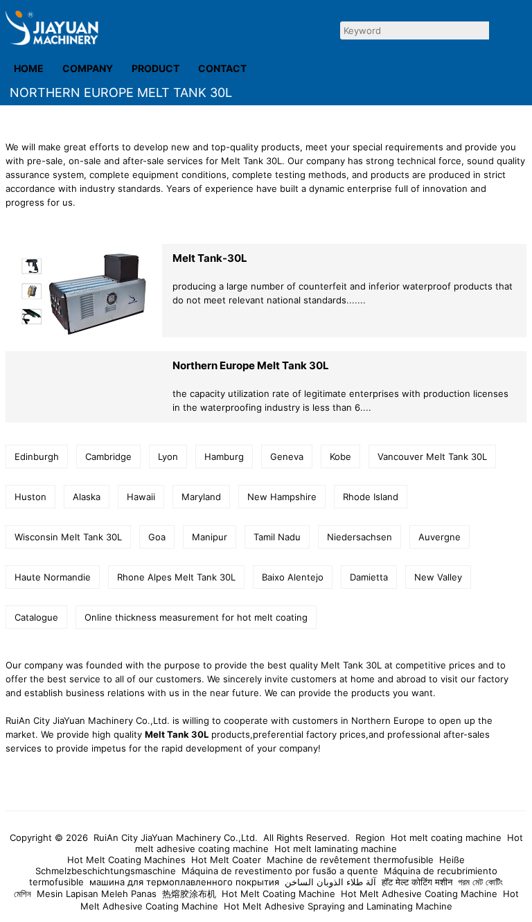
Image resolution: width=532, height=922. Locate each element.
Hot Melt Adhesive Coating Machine (419, 893)
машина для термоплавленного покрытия (184, 881)
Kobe (340, 456)
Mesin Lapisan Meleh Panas (97, 893)
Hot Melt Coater (226, 859)
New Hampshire (282, 496)
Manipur (209, 536)
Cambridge (108, 456)
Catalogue (36, 617)
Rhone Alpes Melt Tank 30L (176, 577)
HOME (29, 68)
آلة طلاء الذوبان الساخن (330, 881)
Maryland (201, 496)
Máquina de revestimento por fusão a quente (279, 870)
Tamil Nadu (277, 536)
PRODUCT (155, 68)
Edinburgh (37, 456)
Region (370, 837)
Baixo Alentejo (292, 577)
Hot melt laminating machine (335, 848)
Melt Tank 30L (177, 734)
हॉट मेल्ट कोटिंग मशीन (417, 881)
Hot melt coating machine (446, 837)
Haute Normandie (53, 577)
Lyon (168, 456)
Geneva (286, 456)
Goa (157, 536)
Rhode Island (370, 496)
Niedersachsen (359, 536)
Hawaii (141, 496)
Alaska (86, 496)
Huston (30, 496)
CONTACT (222, 68)
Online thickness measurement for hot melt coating (196, 617)
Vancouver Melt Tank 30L (432, 456)
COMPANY (87, 68)
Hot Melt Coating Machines (126, 859)
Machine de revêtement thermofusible (350, 859)
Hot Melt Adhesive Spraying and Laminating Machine (338, 906)
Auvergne (439, 536)
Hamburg (224, 456)
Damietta (369, 577)
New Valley (438, 577)
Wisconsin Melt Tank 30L (68, 536)
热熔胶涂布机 (189, 893)
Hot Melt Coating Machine (278, 893)
